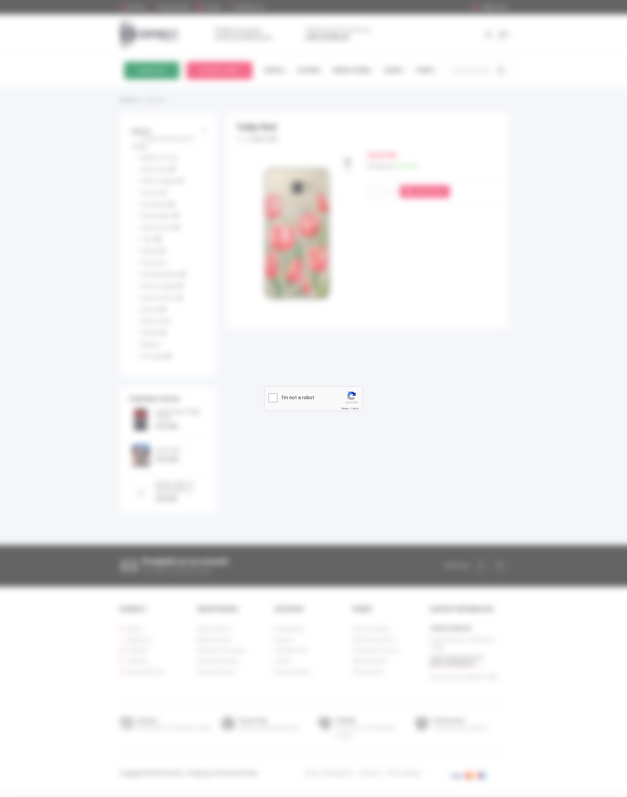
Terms (355, 408)
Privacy (345, 408)
